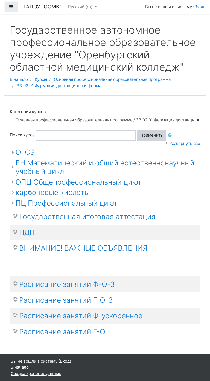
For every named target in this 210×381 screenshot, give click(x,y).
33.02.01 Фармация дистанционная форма (59, 85)
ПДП (27, 232)
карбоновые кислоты (53, 192)
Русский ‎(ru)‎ (81, 6)
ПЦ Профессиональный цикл (66, 203)
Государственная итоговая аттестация (87, 216)
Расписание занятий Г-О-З (66, 300)
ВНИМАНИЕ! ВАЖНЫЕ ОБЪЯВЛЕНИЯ (83, 248)
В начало (19, 79)
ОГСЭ (25, 152)
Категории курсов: (28, 111)
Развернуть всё (184, 143)
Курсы (41, 79)
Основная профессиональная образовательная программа (112, 79)
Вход (199, 6)
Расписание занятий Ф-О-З (67, 284)
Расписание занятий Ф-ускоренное (80, 315)
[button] (170, 135)
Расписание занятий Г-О (62, 331)
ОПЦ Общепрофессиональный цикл (78, 182)
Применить (151, 135)
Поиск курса (22, 134)
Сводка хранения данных (36, 373)
